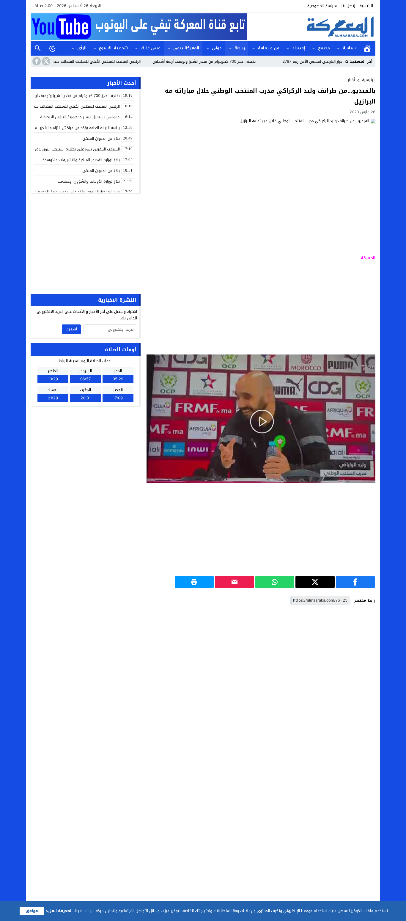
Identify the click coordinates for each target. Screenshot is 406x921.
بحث (38, 48)
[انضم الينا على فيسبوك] (36, 61)
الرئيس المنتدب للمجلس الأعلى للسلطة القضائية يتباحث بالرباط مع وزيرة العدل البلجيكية (87, 61)
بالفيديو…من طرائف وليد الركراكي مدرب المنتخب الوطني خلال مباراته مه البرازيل (270, 96)
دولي (217, 48)
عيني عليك (150, 48)
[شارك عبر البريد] (234, 582)
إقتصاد (298, 48)
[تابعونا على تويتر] (45, 61)
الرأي (81, 48)
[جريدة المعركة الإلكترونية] (311, 26)
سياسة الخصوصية (322, 6)
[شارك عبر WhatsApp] (275, 582)
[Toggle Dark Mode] (52, 48)
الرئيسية (366, 6)
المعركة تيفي (186, 48)
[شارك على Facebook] (355, 582)
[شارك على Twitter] (315, 582)
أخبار (351, 80)
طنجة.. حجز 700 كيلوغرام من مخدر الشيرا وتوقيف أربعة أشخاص (223, 61)
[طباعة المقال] (194, 582)
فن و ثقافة (268, 48)
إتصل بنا (348, 6)
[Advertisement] (261, 308)
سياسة (349, 48)
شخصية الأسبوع (113, 48)
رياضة (240, 48)
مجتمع (324, 48)
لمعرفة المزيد (58, 910)
